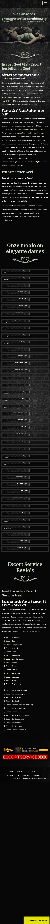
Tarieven (30, 772)
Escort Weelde (12, 680)
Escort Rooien (11, 670)
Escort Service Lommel (15, 719)
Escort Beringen (21, 129)
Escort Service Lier (13, 712)
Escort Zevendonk (13, 684)
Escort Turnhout (15, 772)
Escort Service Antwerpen (16, 690)
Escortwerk (23, 775)
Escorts (10, 775)
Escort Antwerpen (14, 133)
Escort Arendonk (13, 637)
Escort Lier (36, 133)
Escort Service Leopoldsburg (17, 715)
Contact (36, 775)
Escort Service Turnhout (16, 730)
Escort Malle (11, 652)
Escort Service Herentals (16, 708)
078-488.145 (11, 101)
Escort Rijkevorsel (13, 673)
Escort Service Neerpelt (15, 726)
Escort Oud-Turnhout (15, 659)
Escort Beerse (12, 641)
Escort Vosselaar (13, 677)
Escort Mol (26, 133)
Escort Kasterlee (13, 648)
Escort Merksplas (13, 655)
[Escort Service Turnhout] (25, 19)
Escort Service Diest (14, 697)
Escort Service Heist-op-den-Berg (19, 704)
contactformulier (39, 627)
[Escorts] (25, 749)
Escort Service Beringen (15, 694)
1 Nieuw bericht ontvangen (37, 920)
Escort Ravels (11, 662)
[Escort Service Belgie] (25, 757)
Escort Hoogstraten (14, 644)
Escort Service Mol (13, 722)
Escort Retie (11, 666)
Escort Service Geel (14, 701)
